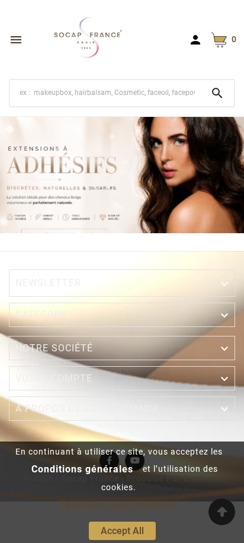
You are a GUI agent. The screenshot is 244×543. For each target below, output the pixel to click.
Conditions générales (82, 469)
